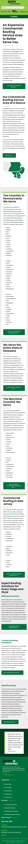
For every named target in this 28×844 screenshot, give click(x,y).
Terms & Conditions (10, 842)
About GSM (7, 784)
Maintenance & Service (11, 811)
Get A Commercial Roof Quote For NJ (14, 574)
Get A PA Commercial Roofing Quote (14, 332)
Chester (8, 245)
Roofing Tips (8, 791)
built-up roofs (12, 516)
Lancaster (9, 271)
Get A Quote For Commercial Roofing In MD (14, 485)
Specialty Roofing (9, 722)
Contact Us (23, 11)
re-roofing (13, 512)
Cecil (7, 446)
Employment (8, 794)
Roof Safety (7, 787)
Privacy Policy (19, 842)
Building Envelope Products (12, 814)
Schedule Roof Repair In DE (14, 388)
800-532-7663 (6, 11)
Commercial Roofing (10, 804)
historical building (8, 209)
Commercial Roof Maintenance (14, 626)
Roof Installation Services (11, 672)
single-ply (20, 415)
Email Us (3, 835)
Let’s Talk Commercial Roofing (14, 86)
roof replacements (14, 365)
